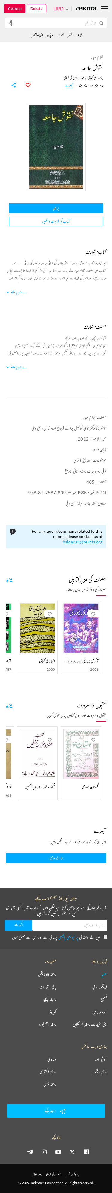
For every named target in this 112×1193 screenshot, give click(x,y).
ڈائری (77, 460)
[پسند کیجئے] (25, 85)
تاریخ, (85, 460)
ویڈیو (50, 35)
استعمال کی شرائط (53, 1174)
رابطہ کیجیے (49, 999)
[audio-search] (11, 22)
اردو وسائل (99, 1012)
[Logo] (86, 8)
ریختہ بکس (49, 1084)
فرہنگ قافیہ (99, 986)
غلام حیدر (89, 417)
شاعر (79, 35)
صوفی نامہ (101, 1059)
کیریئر (52, 1012)
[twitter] (72, 1152)
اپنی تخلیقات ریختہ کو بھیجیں (90, 1024)
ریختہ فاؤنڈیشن (47, 974)
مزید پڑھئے (16, 291)
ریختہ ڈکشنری (47, 1071)
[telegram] (30, 1152)
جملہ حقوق (37, 1174)
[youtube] (58, 1152)
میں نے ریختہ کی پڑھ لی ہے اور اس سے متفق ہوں (56, 937)
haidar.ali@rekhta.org (82, 541)
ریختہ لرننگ (99, 1071)
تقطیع (104, 999)
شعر (70, 35)
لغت (60, 35)
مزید (9, 579)
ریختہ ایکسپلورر (47, 1024)
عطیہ (104, 974)
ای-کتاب (36, 35)
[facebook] (86, 1152)
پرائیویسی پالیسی (68, 937)
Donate (36, 8)
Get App (15, 8)
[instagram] (44, 1152)
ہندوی (51, 1059)
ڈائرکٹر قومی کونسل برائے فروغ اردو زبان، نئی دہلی (65, 428)
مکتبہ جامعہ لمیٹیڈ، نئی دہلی (80, 503)
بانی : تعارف (47, 986)
